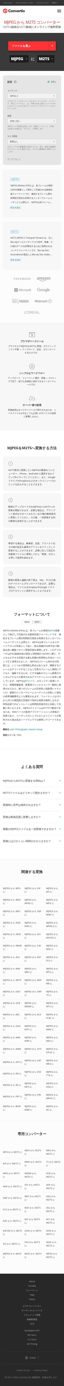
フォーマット (32, 1290)
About (32, 1281)
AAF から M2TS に (12, 1220)
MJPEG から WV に (12, 1073)
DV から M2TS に (11, 1243)
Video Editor (8, 2)
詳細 (54, 2)
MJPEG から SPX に (12, 1062)
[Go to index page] (14, 10)
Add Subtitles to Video (24, 2)
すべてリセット (14, 159)
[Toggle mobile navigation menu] (59, 11)
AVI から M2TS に (12, 1163)
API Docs (32, 1335)
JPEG (52, 630)
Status (32, 1299)
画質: (9, 115)
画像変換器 (32, 1319)
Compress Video (42, 2)
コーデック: (12, 90)
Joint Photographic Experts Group (26, 729)
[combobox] (32, 95)
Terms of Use (23, 1370)
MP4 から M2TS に (12, 1152)
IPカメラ (30, 680)
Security (32, 1285)
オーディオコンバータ (32, 1310)
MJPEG (27, 622)
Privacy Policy (40, 1370)
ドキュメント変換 (32, 1314)
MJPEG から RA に (12, 1085)
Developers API (32, 1330)
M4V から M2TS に (12, 1186)
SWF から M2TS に (12, 1197)
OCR (32, 1323)
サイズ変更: (12, 136)
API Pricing (32, 1343)
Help (32, 1294)
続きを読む (15, 207)
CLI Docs (32, 1339)
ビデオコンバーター (32, 1305)
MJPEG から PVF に (12, 1096)
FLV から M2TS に (12, 1209)
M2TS (37, 622)
